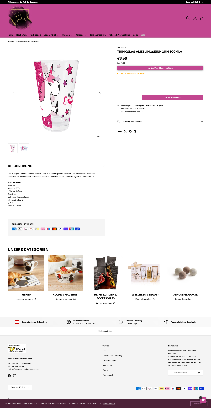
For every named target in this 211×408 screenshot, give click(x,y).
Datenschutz (107, 365)
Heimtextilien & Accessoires (105, 296)
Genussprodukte (98, 35)
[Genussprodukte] (185, 273)
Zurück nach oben (105, 331)
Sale (143, 35)
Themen (66, 35)
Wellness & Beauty (145, 294)
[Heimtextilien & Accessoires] (105, 273)
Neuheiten (21, 35)
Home (10, 35)
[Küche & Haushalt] (65, 273)
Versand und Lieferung (112, 355)
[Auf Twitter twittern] (125, 131)
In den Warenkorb (173, 98)
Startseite (11, 41)
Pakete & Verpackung (119, 35)
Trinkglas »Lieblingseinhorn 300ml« (27, 41)
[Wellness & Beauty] (145, 273)
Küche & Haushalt (66, 294)
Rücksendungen (109, 360)
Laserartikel (50, 35)
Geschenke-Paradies (19, 399)
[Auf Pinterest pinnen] (135, 131)
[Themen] (26, 273)
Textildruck (35, 35)
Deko (135, 35)
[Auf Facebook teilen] (130, 131)
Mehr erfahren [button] (109, 404)
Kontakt (105, 370)
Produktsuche (108, 375)
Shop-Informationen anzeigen (132, 112)
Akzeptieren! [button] (199, 404)
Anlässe (80, 35)
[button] (201, 18)
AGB (104, 350)
